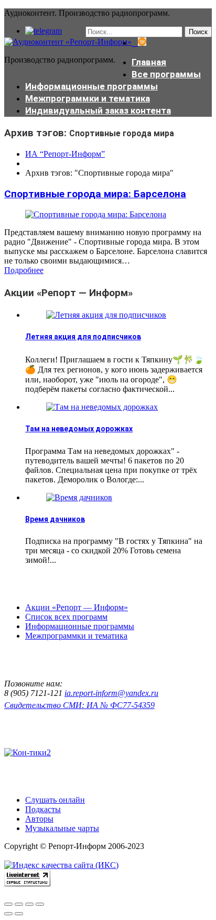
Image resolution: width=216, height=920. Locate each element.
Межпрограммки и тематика (87, 98)
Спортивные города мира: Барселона (95, 194)
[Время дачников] (79, 497)
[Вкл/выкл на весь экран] (29, 904)
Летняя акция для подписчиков (83, 336)
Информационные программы (91, 86)
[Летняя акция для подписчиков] (106, 314)
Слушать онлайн (55, 799)
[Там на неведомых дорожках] (102, 406)
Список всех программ (66, 616)
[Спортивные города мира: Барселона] (95, 214)
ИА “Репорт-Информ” (65, 153)
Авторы (39, 818)
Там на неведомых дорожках (79, 428)
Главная (149, 62)
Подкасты (43, 809)
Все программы (166, 74)
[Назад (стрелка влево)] (8, 913)
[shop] (139, 42)
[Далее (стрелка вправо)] (19, 913)
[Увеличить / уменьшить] (40, 904)
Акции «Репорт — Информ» (76, 607)
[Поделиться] (19, 904)
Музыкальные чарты (62, 828)
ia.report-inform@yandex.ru (111, 693)
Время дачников (55, 519)
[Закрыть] (8, 904)
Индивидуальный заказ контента (98, 110)
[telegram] (43, 30)
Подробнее (24, 270)
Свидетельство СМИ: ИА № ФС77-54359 (79, 705)
